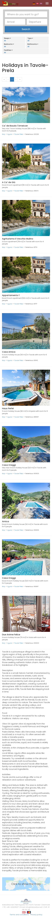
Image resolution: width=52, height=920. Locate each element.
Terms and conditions (19, 914)
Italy (3, 134)
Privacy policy (36, 914)
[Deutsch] (34, 3)
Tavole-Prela (18, 134)
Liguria (9, 134)
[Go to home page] (10, 3)
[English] (41, 3)
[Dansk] (37, 3)
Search (26, 29)
